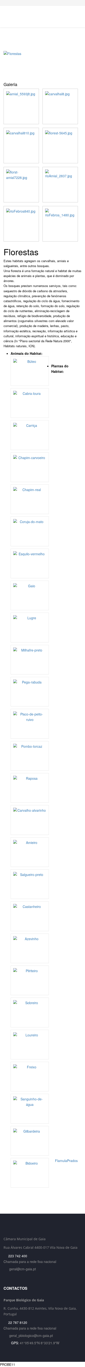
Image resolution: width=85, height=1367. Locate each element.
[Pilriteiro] (29, 980)
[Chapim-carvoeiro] (29, 467)
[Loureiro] (29, 1044)
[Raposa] (29, 788)
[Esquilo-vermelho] (29, 563)
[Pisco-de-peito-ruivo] (29, 723)
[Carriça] (29, 435)
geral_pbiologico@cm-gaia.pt (31, 1335)
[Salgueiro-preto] (29, 884)
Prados (73, 1160)
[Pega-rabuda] (29, 691)
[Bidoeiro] (29, 1173)
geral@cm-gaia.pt (22, 1269)
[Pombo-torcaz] (29, 756)
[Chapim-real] (29, 499)
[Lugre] (29, 627)
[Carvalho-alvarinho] (29, 820)
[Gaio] (29, 595)
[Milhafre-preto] (29, 659)
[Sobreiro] (29, 1012)
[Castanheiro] (29, 916)
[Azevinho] (29, 948)
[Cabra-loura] (29, 403)
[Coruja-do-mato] (29, 531)
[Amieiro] (29, 852)
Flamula (60, 1160)
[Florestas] (42, 64)
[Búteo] (29, 371)
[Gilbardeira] (29, 1141)
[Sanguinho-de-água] (29, 1108)
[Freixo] (29, 1076)
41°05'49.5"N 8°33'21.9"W (39, 1342)
